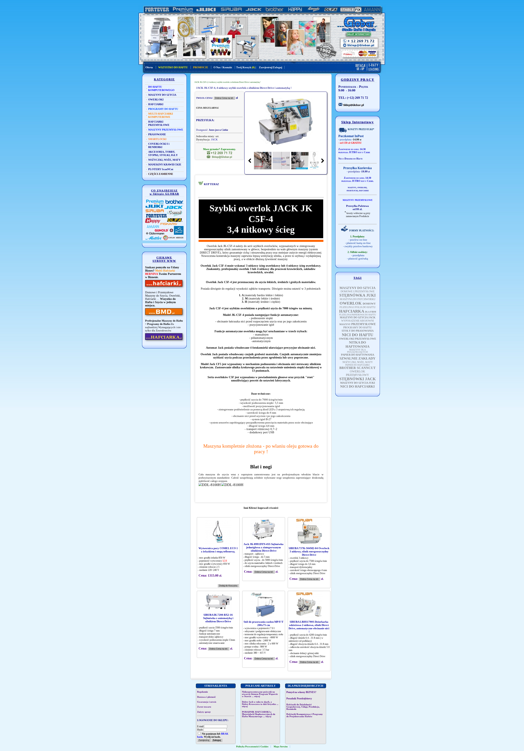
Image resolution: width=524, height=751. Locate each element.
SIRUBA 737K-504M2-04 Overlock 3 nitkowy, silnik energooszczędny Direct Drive (309, 551)
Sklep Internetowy (357, 122)
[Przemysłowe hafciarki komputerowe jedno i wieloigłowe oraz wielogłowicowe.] (163, 339)
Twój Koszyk (243, 67)
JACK (214, 139)
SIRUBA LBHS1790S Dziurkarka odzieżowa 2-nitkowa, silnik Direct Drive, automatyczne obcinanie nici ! (309, 626)
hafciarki (364, 190)
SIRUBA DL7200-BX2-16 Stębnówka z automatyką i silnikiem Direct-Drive (218, 618)
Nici (340, 158)
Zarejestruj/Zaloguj (270, 67)
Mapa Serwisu (281, 746)
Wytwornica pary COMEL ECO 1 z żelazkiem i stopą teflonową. (218, 550)
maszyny (352, 187)
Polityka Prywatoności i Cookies (252, 746)
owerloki (362, 187)
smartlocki (352, 190)
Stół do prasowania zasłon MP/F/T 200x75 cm (263, 623)
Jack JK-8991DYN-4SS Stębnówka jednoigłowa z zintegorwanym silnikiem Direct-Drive (263, 547)
